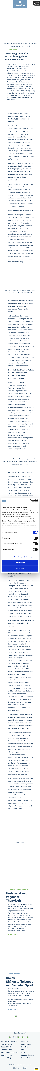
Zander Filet (25, 663)
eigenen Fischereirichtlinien (18, 806)
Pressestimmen (27, 1055)
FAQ (22, 1049)
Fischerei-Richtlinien (9, 1052)
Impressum (27, 1065)
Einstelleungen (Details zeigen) (24, 557)
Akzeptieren (20, 563)
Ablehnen (20, 569)
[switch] (35, 538)
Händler (24, 1047)
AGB (10, 1065)
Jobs (23, 1052)
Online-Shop (6, 1058)
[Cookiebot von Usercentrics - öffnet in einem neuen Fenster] (30, 500)
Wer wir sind (6, 1044)
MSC (16, 119)
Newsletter (25, 1058)
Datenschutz (17, 1065)
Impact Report (7, 1055)
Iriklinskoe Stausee (15, 171)
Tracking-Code (7, 1049)
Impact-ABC (26, 1044)
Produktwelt (6, 1047)
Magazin (13, 49)
